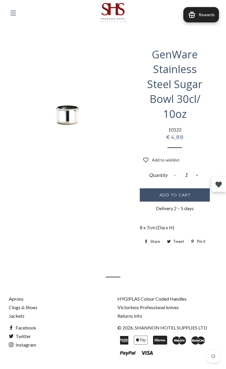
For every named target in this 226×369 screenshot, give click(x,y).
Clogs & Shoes (23, 307)
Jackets (16, 316)
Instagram (25, 344)
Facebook (25, 327)
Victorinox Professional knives (148, 307)
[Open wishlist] (218, 184)
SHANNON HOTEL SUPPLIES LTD (171, 327)
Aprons (16, 299)
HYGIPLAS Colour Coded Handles (152, 299)
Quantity (158, 175)
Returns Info (129, 316)
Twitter (23, 336)
